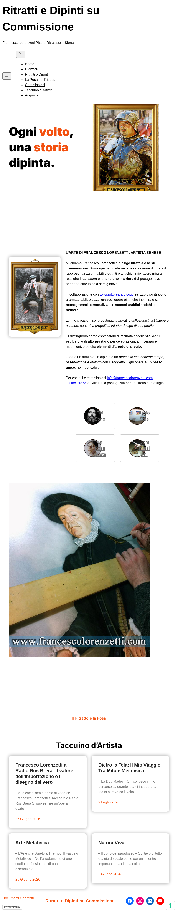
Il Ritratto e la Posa (89, 718)
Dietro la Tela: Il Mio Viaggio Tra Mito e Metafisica (129, 767)
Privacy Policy (12, 906)
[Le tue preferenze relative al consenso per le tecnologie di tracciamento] (170, 905)
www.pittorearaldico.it (116, 294)
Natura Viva (111, 842)
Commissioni (144, 448)
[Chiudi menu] (20, 54)
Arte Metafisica (32, 842)
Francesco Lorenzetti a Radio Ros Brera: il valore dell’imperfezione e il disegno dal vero (44, 773)
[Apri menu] (6, 76)
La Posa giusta (100, 448)
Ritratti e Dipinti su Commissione (79, 900)
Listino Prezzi (76, 383)
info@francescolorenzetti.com (130, 378)
